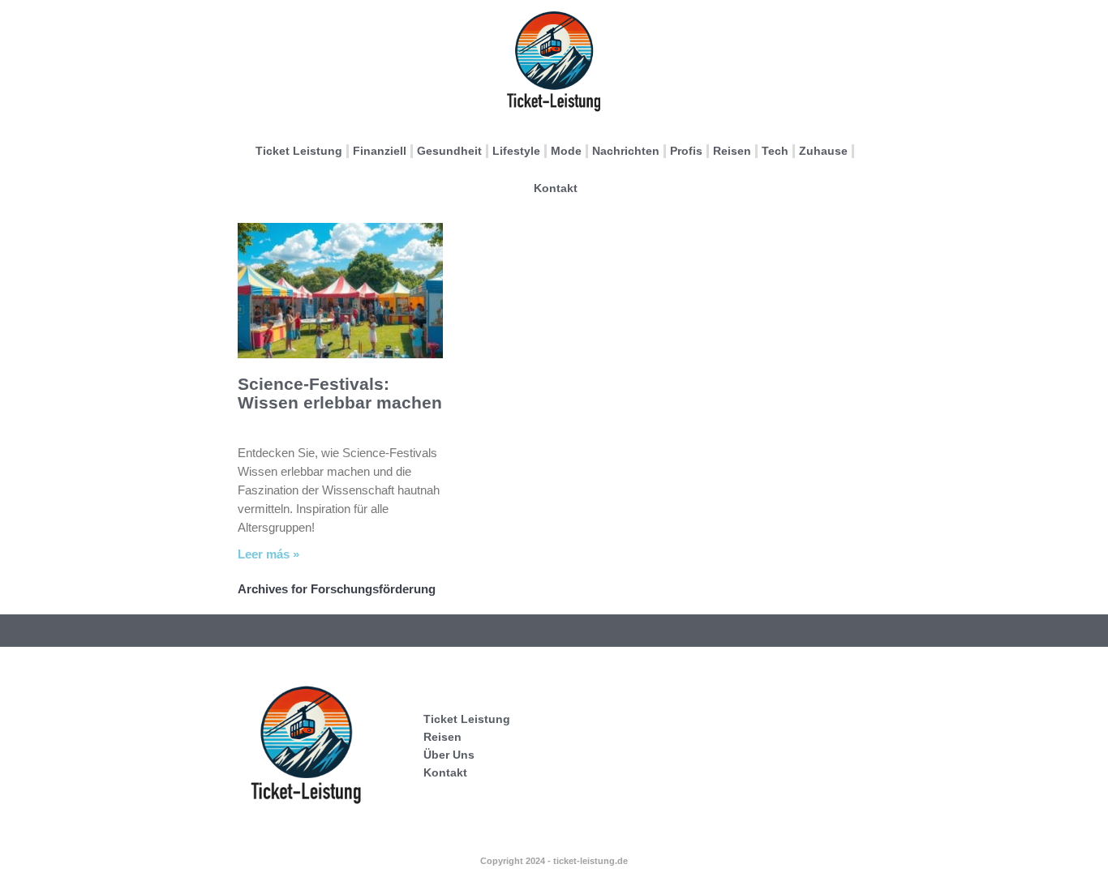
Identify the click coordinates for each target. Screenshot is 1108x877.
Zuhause (823, 150)
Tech (775, 150)
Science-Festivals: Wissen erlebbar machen (340, 393)
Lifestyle (516, 150)
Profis (686, 150)
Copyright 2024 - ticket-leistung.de (554, 861)
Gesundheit (449, 150)
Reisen (732, 150)
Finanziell (379, 150)
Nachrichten (625, 150)
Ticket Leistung (299, 150)
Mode (566, 150)
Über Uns (449, 754)
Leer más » (268, 554)
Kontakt (556, 188)
